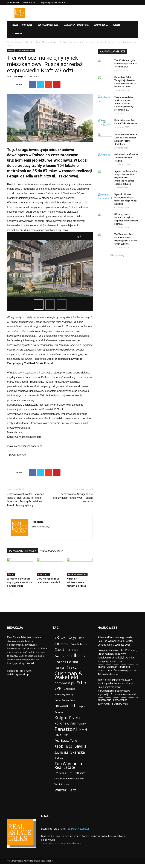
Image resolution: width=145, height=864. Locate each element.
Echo (81, 682)
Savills (80, 746)
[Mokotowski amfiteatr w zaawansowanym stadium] (105, 158)
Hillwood (61, 706)
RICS (69, 747)
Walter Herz (65, 790)
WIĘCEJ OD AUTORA (51, 550)
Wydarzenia (101, 24)
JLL (73, 705)
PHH (83, 729)
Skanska (77, 752)
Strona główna (14, 42)
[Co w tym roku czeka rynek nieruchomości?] (50, 567)
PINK (57, 735)
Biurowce (26, 24)
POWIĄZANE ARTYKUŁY (22, 550)
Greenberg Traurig (63, 694)
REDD (58, 746)
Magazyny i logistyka (76, 24)
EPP (57, 688)
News (15, 24)
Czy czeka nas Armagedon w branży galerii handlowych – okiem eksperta (73, 497)
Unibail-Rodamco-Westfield (69, 778)
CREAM (59, 668)
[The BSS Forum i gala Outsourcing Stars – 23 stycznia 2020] (105, 64)
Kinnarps (58, 712)
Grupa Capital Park (64, 700)
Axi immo (61, 644)
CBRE (75, 650)
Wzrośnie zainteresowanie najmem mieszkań (76, 582)
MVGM (82, 723)
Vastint (58, 784)
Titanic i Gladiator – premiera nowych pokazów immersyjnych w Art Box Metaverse (117, 670)
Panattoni (65, 729)
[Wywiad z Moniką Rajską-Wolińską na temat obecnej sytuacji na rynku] (105, 198)
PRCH (67, 735)
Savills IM (61, 752)
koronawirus (65, 723)
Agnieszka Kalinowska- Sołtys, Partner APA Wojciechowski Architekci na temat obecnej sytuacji (126, 177)
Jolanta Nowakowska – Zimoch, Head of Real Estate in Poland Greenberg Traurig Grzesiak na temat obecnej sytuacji (26, 499)
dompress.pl (64, 683)
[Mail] (47, 534)
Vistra (66, 784)
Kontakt (17, 33)
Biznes (11, 574)
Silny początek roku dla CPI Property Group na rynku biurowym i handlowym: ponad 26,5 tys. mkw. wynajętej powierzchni (118, 656)
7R (56, 637)
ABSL (64, 638)
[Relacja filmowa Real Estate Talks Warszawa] (105, 124)
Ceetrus (59, 656)
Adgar (72, 638)
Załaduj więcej (117, 255)
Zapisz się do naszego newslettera (61, 843)
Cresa (71, 667)
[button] (133, 25)
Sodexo (58, 758)
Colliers (76, 655)
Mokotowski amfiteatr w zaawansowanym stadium (126, 157)
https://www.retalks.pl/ (41, 527)
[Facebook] (34, 534)
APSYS (81, 638)
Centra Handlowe (48, 24)
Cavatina (62, 649)
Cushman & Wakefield (68, 675)
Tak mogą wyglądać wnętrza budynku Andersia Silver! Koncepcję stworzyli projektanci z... (124, 103)
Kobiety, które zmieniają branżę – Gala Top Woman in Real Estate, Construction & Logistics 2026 (116, 641)
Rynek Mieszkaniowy (46, 42)
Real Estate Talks (65, 740)
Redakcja (18, 76)
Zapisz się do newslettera (53, 2)
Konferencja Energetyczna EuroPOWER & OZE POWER (113, 702)
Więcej (116, 24)
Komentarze (43, 574)
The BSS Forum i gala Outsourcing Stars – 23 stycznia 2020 (125, 63)
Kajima (82, 706)
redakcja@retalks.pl (18, 674)
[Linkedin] (41, 534)
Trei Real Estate (76, 772)
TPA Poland (60, 772)
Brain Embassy (79, 644)
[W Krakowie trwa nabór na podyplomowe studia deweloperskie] (20, 567)
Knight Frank (67, 718)
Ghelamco (70, 688)
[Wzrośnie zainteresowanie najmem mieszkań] (80, 567)
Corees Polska (66, 662)
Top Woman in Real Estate (68, 765)
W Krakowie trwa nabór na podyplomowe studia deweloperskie (19, 582)
